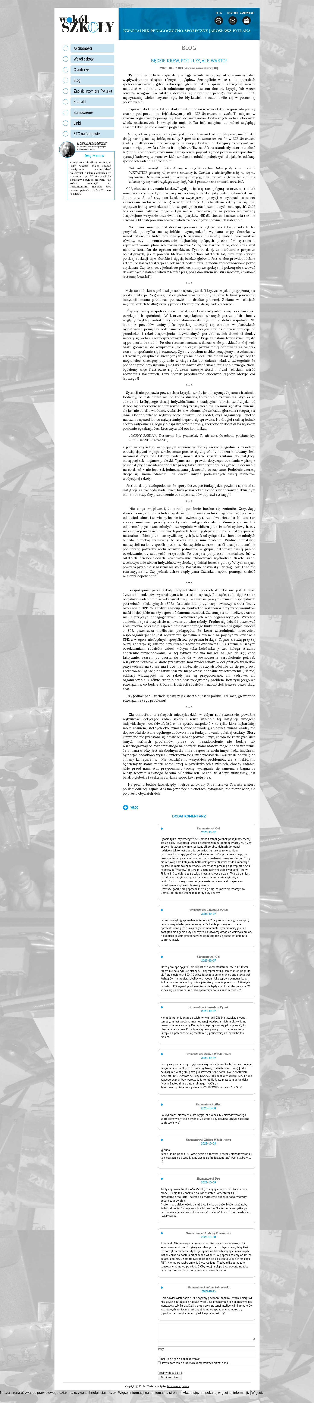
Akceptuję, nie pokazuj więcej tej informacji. (216, 1392)
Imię (161, 1349)
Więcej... (257, 1392)
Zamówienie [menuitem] (83, 112)
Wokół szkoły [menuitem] (84, 59)
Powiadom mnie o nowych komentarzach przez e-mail (195, 1363)
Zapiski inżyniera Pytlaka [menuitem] (93, 91)
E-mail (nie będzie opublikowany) (179, 1358)
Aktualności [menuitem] (83, 48)
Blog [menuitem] (77, 80)
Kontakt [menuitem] (80, 102)
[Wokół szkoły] (86, 23)
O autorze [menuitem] (81, 69)
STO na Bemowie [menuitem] (87, 134)
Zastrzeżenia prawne (178, 1386)
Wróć (134, 807)
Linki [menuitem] (77, 123)
